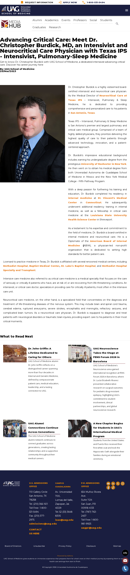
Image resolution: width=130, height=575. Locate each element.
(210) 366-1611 (40, 503)
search (117, 23)
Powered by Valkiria (65, 556)
